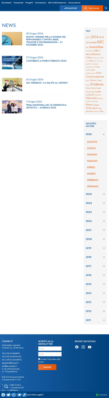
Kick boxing (90, 91)
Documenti (6, 2)
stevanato (89, 111)
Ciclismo (97, 67)
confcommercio (90, 73)
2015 (101, 37)
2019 (88, 248)
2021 (88, 230)
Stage (100, 108)
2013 (88, 37)
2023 (89, 212)
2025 (89, 194)
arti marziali (91, 42)
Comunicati (18, 2)
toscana (95, 111)
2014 (94, 36)
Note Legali (37, 394)
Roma (89, 104)
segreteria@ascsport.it (10, 363)
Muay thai (98, 95)
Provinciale (94, 101)
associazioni (89, 51)
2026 (89, 134)
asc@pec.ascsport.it (9, 366)
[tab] (95, 134)
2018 (88, 257)
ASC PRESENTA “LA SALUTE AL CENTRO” (47, 83)
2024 (89, 203)
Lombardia (90, 94)
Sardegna (96, 105)
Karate (93, 88)
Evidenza (97, 84)
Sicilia (88, 108)
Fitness (88, 88)
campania (95, 64)
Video (101, 111)
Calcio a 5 (96, 58)
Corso (93, 80)
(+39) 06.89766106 (13, 356)
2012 (88, 311)
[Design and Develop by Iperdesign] (101, 394)
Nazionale (91, 98)
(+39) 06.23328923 (13, 359)
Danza (88, 85)
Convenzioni (40, 2)
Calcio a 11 (93, 60)
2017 (88, 266)
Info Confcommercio (57, 2)
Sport (94, 108)
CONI (98, 72)
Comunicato (90, 70)
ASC (100, 42)
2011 (88, 320)
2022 (89, 221)
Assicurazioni (74, 2)
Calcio (89, 57)
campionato (89, 67)
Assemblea (96, 47)
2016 (88, 275)
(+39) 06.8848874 (12, 353)
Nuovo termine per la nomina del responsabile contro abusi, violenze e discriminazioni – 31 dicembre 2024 (46, 41)
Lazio (98, 91)
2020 (89, 239)
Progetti (29, 2)
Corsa (87, 80)
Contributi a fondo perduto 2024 (46, 61)
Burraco (96, 54)
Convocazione (95, 76)
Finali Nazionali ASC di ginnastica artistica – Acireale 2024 (46, 106)
